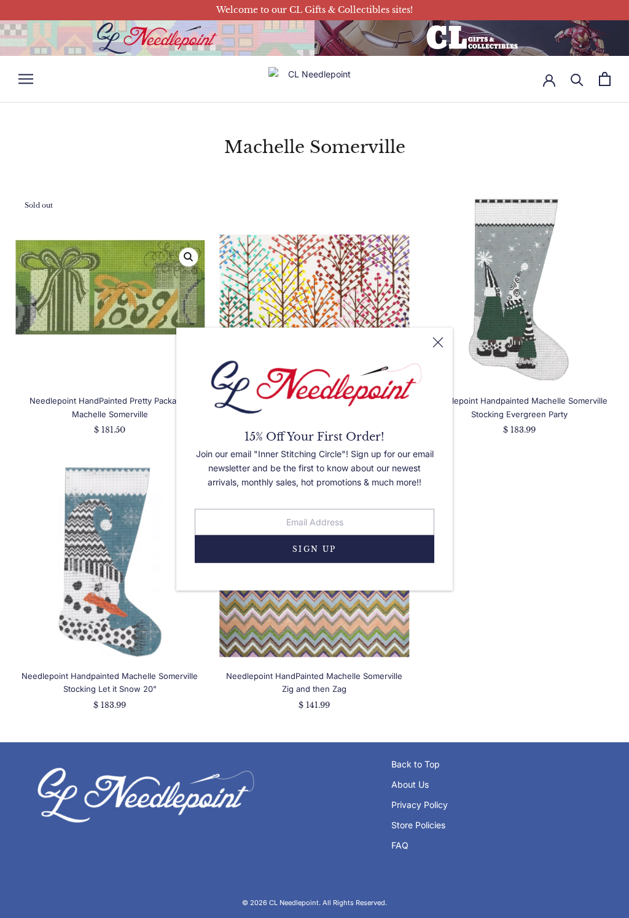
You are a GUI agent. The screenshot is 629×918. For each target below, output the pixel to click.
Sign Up (314, 549)
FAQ (399, 845)
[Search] (577, 79)
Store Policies (418, 825)
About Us (410, 784)
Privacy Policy (419, 804)
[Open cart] (605, 79)
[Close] (437, 342)
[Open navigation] (25, 79)
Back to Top (415, 764)
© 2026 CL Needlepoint (280, 902)
